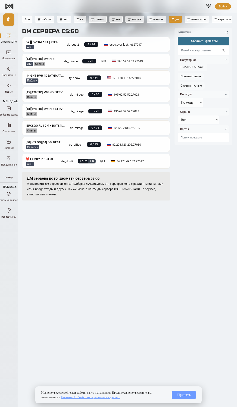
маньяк (158, 19)
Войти (223, 6)
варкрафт (224, 19)
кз (81, 19)
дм (177, 19)
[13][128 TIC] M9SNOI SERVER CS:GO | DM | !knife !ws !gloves (45, 109)
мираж (136, 19)
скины (99, 19)
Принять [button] (183, 395)
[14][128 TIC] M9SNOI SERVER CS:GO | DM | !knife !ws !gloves (42, 59)
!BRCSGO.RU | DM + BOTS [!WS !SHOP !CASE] (45, 125)
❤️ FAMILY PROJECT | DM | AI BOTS (41, 159)
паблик (46, 19)
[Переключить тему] (208, 6)
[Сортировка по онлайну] (226, 32)
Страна (185, 111)
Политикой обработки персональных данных (90, 397)
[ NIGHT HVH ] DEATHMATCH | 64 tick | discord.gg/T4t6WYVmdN (45, 75)
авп (66, 19)
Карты (184, 129)
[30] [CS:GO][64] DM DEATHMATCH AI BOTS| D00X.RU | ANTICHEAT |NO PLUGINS (45, 142)
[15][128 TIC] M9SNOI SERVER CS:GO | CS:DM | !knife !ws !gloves (45, 92)
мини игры (198, 19)
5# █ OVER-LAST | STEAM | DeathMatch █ (44, 42)
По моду (186, 94)
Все (27, 19)
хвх (118, 19)
